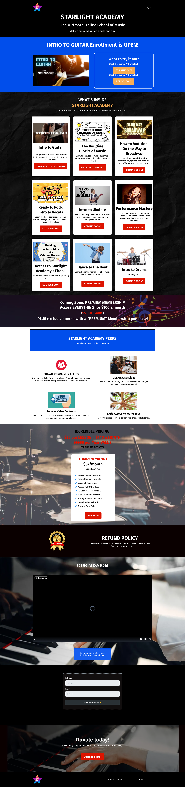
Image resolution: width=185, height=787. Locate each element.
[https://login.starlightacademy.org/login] (37, 7)
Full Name (68, 678)
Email (67, 689)
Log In (148, 7)
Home (111, 779)
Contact (118, 779)
